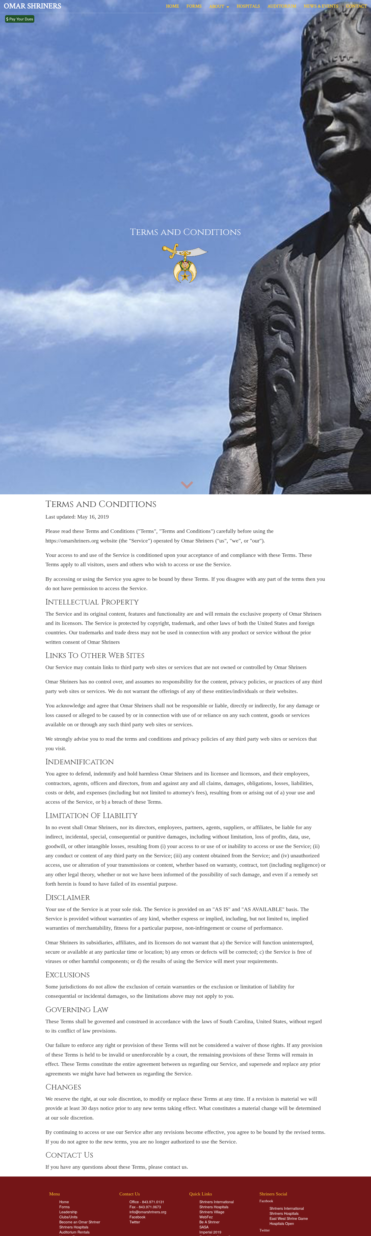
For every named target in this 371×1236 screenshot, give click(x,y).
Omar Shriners (32, 6)
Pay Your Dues (20, 18)
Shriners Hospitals (73, 1226)
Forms (194, 6)
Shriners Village (211, 1211)
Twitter (134, 1221)
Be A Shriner (209, 1221)
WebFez (206, 1216)
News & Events (321, 6)
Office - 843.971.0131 (146, 1201)
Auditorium (282, 6)
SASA (203, 1226)
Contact (356, 6)
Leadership (68, 1211)
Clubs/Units (68, 1216)
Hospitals (248, 6)
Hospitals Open (282, 1223)
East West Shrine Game (289, 1218)
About (217, 6)
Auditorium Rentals (74, 1231)
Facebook (137, 1216)
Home (172, 6)
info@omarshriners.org (147, 1211)
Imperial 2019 (210, 1231)
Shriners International (216, 1201)
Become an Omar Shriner (79, 1221)
